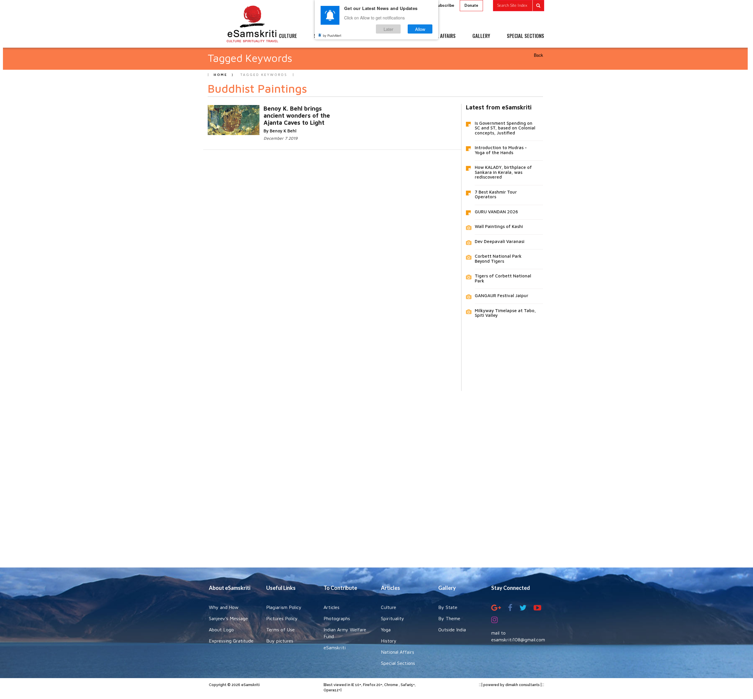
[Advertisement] (376, 475)
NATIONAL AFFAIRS (437, 36)
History (389, 640)
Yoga (386, 629)
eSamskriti (335, 647)
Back (538, 55)
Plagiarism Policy (283, 607)
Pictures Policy (282, 618)
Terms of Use (280, 629)
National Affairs (397, 652)
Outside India (452, 629)
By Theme (449, 618)
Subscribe (444, 5)
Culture (388, 607)
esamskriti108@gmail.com (518, 639)
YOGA (363, 36)
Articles (331, 607)
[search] (519, 5)
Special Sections (398, 663)
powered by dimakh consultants (511, 685)
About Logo (221, 629)
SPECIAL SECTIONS (525, 36)
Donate (471, 5)
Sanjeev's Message (228, 618)
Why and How (224, 607)
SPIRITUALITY (327, 36)
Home (220, 74)
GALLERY (481, 36)
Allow (420, 29)
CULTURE (288, 36)
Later (388, 29)
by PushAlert (332, 35)
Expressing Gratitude (231, 640)
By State (447, 607)
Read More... (284, 114)
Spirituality (392, 618)
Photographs (337, 618)
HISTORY (394, 36)
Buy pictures (279, 640)
